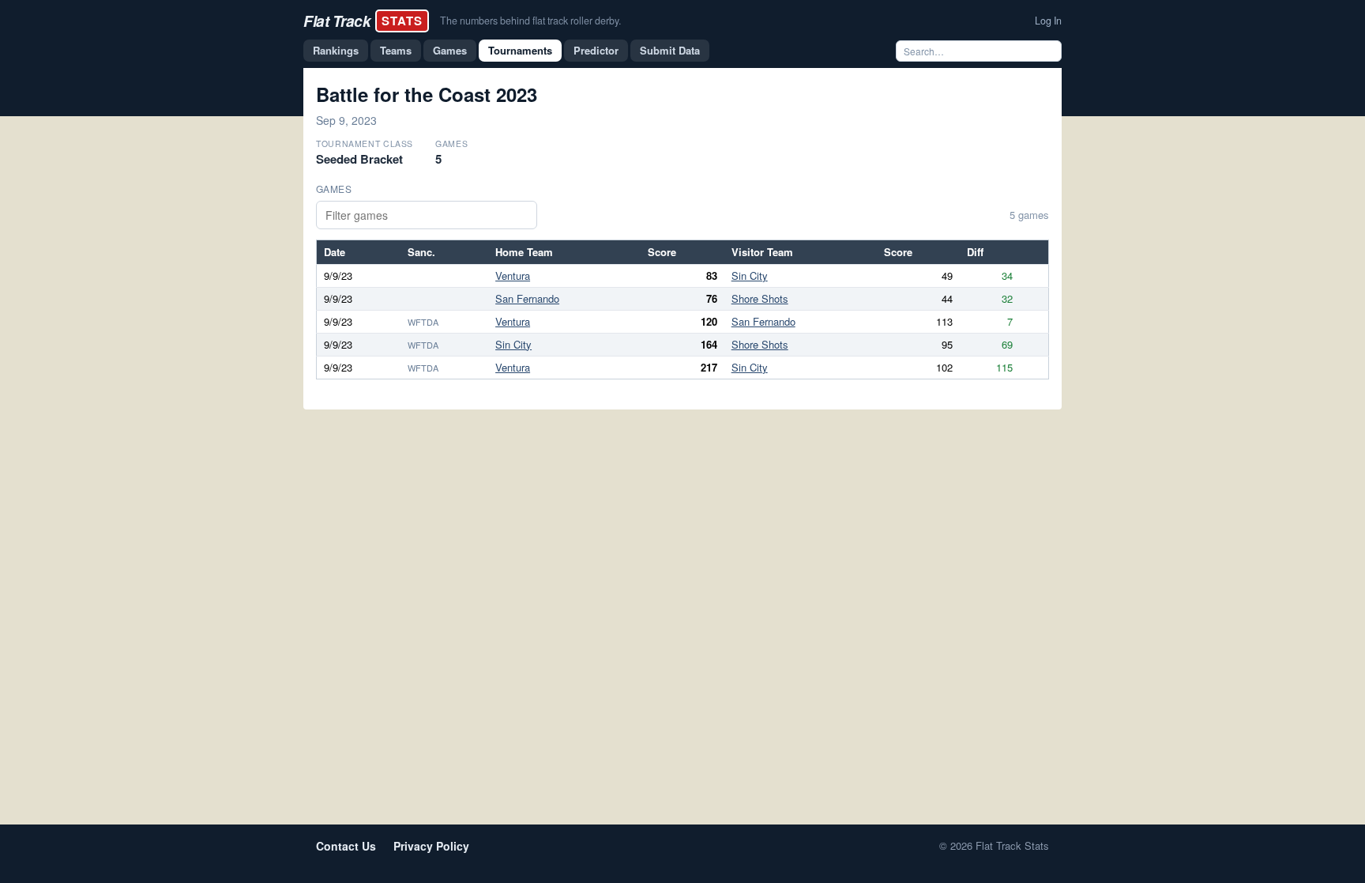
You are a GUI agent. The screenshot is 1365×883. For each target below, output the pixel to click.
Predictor (596, 50)
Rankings (336, 50)
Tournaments (520, 50)
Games (450, 50)
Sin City (749, 275)
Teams (396, 50)
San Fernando (527, 298)
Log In (1048, 20)
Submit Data (670, 50)
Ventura (512, 275)
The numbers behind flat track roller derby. (530, 20)
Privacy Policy (431, 846)
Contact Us (346, 846)
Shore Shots (759, 298)
